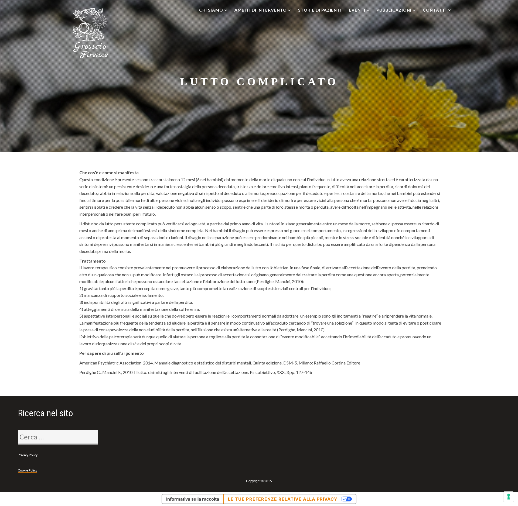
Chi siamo (211, 10)
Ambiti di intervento (260, 10)
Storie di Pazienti (320, 10)
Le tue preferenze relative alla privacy (282, 499)
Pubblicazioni (394, 10)
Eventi (357, 10)
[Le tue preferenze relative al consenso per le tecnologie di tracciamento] (508, 496)
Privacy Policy (28, 455)
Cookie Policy (27, 470)
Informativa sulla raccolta (192, 499)
